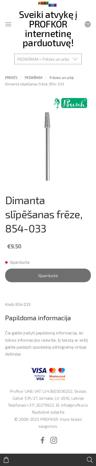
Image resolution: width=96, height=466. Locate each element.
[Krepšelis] (6, 460)
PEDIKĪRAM (33, 77)
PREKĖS (11, 77)
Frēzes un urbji (62, 77)
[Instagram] (54, 440)
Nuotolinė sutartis (48, 411)
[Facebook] (42, 440)
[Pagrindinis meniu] (8, 24)
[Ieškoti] (90, 460)
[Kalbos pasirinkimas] (88, 24)
